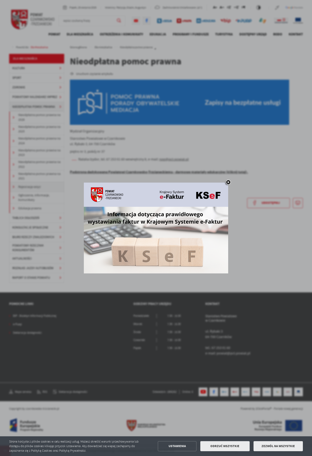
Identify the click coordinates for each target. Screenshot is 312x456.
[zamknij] (228, 182)
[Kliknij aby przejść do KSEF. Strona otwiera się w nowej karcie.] (156, 228)
